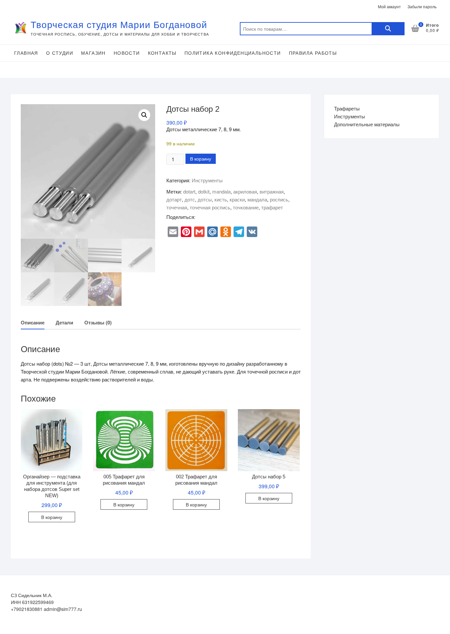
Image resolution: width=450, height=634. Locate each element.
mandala (221, 191)
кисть (220, 199)
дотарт (174, 199)
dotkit (204, 191)
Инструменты (207, 180)
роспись (279, 199)
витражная (272, 191)
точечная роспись (210, 207)
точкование (246, 207)
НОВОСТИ (127, 53)
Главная (26, 53)
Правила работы (313, 53)
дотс (189, 199)
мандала (257, 199)
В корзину (200, 158)
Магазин (93, 53)
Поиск (388, 28)
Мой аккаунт (389, 6)
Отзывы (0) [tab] (98, 322)
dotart (189, 191)
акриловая (245, 191)
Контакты (162, 53)
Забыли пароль (422, 6)
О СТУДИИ (59, 53)
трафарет (272, 207)
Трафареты (347, 108)
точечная (176, 207)
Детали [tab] (64, 322)
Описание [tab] (32, 322)
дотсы (205, 199)
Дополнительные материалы (367, 124)
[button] (144, 115)
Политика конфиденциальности (232, 53)
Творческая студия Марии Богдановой (119, 25)
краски (237, 199)
